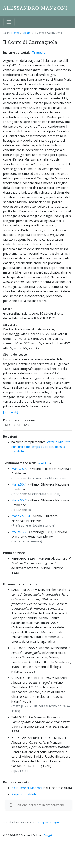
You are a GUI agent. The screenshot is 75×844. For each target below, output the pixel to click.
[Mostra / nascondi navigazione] (9, 22)
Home (15, 33)
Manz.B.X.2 (19, 500)
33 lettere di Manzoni (26, 788)
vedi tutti (44, 463)
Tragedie (38, 52)
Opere (27, 33)
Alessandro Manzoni (35, 8)
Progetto (49, 835)
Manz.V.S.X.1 (20, 468)
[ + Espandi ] (10, 412)
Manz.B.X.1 (19, 484)
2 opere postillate (24, 794)
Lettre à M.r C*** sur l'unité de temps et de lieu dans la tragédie (40, 446)
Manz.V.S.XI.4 (20, 516)
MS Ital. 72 (18, 532)
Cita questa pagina (48, 822)
